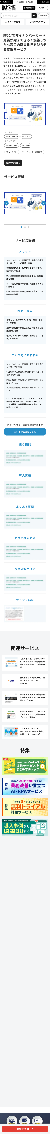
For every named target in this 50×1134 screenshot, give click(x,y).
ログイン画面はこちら (25, 431)
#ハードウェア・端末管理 (32, 152)
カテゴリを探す (13, 22)
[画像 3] (28, 227)
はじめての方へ (37, 22)
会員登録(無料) (29, 8)
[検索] (34, 15)
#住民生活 (26, 136)
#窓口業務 (26, 145)
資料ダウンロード (25, 1129)
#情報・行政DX (12, 136)
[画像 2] (25, 227)
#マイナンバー (12, 152)
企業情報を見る (13, 162)
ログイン (41, 8)
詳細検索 (43, 15)
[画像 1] (21, 227)
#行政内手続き (12, 145)
